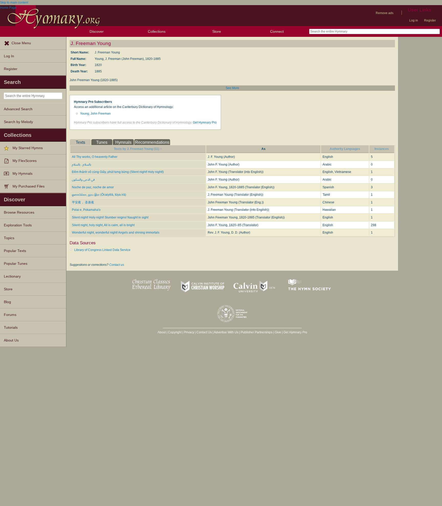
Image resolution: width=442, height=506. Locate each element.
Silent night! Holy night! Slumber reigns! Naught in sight (110, 217)
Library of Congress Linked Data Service (102, 250)
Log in (413, 20)
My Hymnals (22, 173)
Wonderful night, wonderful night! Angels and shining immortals (115, 232)
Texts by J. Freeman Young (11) (136, 149)
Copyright (175, 332)
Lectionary (12, 276)
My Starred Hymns (28, 148)
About (162, 332)
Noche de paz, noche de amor (93, 187)
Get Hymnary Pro (205, 122)
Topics (9, 238)
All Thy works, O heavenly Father (94, 157)
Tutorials (11, 327)
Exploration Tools (18, 225)
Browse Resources (19, 212)
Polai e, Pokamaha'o (86, 210)
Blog (7, 302)
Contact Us (204, 332)
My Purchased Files (29, 186)
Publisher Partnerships (256, 332)
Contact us (116, 265)
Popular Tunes (15, 264)
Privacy (189, 332)
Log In (9, 56)
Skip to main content (14, 2)
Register (430, 20)
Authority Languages (345, 149)
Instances (381, 149)
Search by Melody (18, 122)
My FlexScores (25, 161)
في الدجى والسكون (83, 179)
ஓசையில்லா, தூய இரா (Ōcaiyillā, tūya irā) (99, 194)
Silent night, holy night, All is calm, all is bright (103, 225)
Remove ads (384, 13)
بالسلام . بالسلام (81, 164)
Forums (10, 315)
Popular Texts (15, 251)
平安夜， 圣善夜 (83, 202)
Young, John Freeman (95, 113)
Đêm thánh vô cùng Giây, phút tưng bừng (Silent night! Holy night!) (118, 172)
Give (278, 332)
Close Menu (21, 43)
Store (216, 31)
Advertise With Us (226, 332)
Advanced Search (18, 109)
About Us (11, 340)
